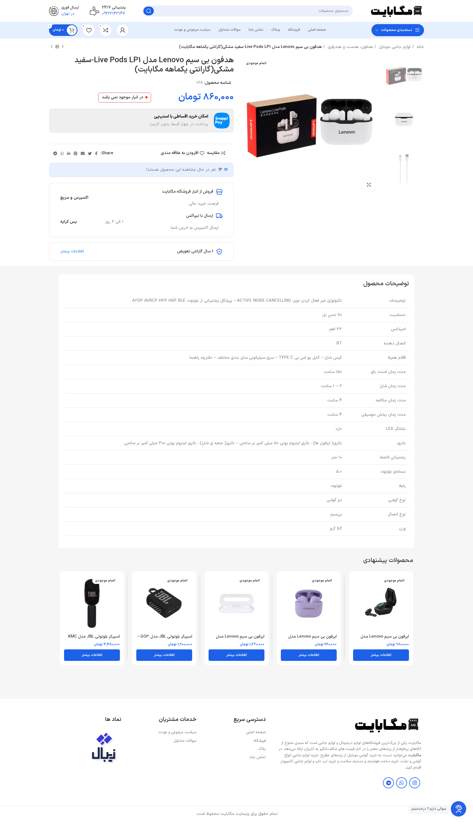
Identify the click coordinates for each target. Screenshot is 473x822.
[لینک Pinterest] (75, 153)
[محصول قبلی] (62, 47)
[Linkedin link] (68, 153)
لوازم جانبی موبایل (394, 47)
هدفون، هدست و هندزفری (349, 47)
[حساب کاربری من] (122, 30)
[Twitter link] (89, 153)
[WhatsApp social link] (62, 153)
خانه (419, 47)
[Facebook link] (96, 153)
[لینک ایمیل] (82, 153)
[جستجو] (148, 11)
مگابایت (414, 755)
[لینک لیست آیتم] (234, 732)
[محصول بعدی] (51, 47)
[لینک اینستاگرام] (414, 782)
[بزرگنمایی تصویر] (369, 185)
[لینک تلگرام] (55, 153)
